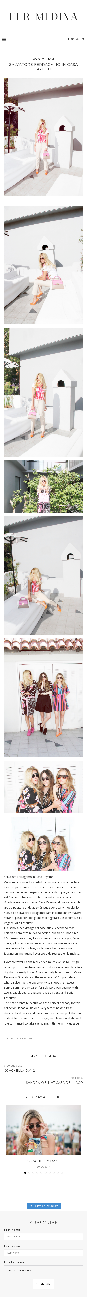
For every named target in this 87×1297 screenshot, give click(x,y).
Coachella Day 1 (43, 1161)
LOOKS (36, 58)
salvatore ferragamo (20, 1038)
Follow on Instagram (46, 1206)
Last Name (12, 1246)
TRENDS (50, 58)
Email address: (14, 1262)
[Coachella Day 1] (43, 1130)
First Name (12, 1230)
